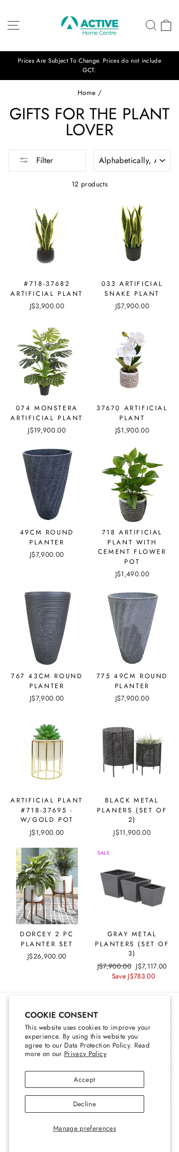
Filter (43, 160)
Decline (84, 1104)
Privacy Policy (85, 1054)
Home (86, 92)
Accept (84, 1079)
